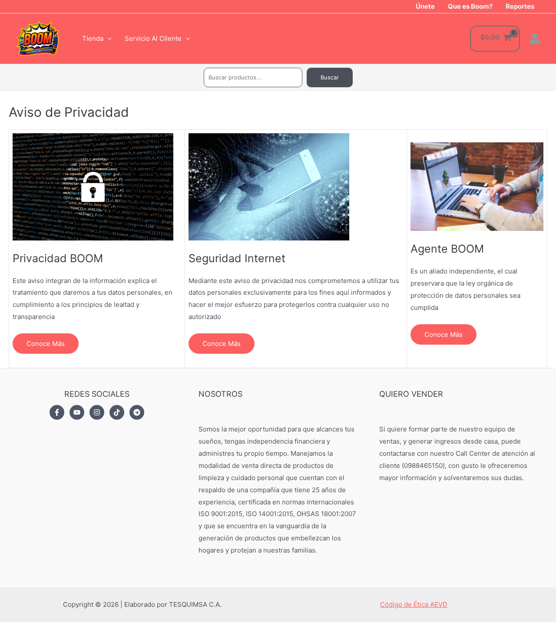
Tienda (92, 38)
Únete (425, 6)
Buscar (330, 77)
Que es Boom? (470, 6)
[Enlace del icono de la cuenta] (535, 39)
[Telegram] (136, 412)
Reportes (520, 6)
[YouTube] (77, 412)
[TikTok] (116, 412)
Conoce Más (45, 343)
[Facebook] (57, 412)
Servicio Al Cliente (153, 38)
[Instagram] (96, 412)
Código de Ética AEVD (413, 604)
